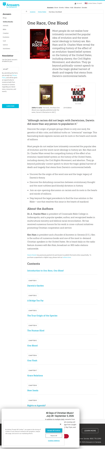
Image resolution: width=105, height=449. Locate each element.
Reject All (54, 435)
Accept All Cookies (53, 430)
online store (67, 257)
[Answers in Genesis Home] (11, 5)
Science (5, 45)
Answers (50, 7)
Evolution (6, 37)
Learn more (90, 431)
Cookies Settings (54, 440)
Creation (6, 33)
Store (56, 7)
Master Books (32, 255)
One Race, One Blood (55, 12)
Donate (84, 7)
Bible (4, 29)
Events (61, 7)
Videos (67, 7)
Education (77, 7)
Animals (5, 25)
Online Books (42, 12)
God (4, 41)
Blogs (5, 18)
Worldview (6, 48)
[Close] (60, 424)
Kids (71, 7)
